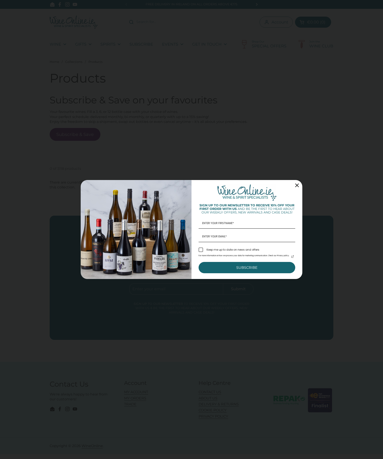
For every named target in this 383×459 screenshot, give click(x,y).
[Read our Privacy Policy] (292, 256)
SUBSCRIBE (247, 267)
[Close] (297, 185)
